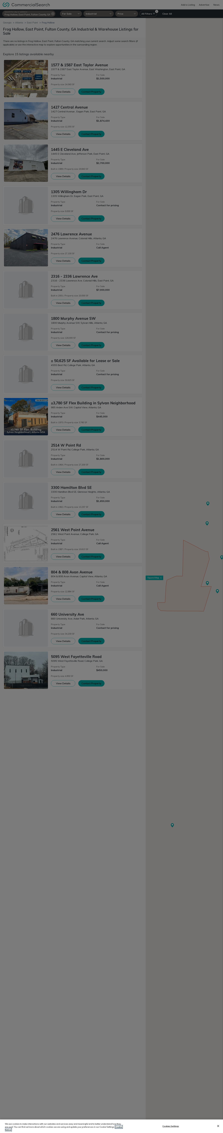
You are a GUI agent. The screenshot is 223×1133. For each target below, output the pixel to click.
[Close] (218, 1126)
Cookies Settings (170, 1126)
